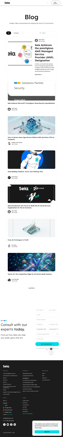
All (8, 33)
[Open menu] (47, 3)
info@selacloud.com (8, 418)
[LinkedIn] (14, 424)
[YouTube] (8, 424)
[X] (4, 424)
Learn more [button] (38, 427)
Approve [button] (47, 431)
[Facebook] (11, 424)
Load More (32, 288)
